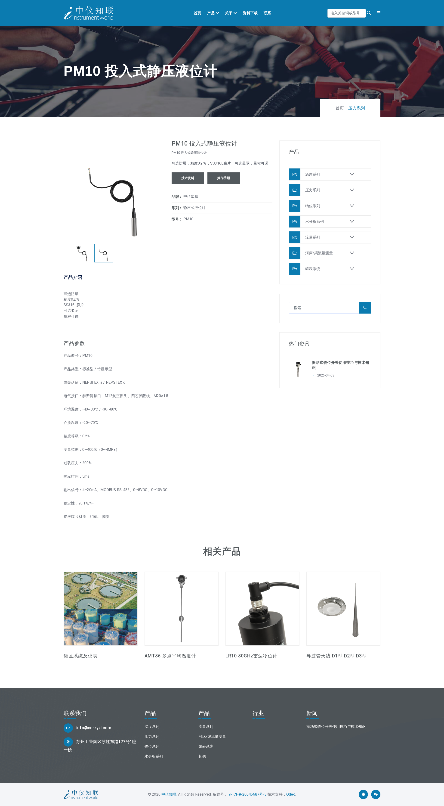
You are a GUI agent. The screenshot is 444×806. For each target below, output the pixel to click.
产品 (211, 13)
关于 (228, 13)
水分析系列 (314, 221)
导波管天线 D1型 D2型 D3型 (336, 656)
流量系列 (312, 237)
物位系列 (312, 206)
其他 (202, 756)
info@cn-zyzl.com (93, 727)
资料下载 (250, 13)
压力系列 (312, 190)
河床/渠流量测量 (319, 253)
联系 (267, 13)
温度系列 (312, 174)
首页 (197, 13)
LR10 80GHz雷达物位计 (251, 656)
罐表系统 (312, 269)
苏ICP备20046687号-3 (247, 794)
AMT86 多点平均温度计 (170, 656)
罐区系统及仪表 (81, 656)
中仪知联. (169, 794)
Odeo (290, 794)
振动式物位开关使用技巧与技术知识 (336, 726)
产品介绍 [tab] (73, 277)
